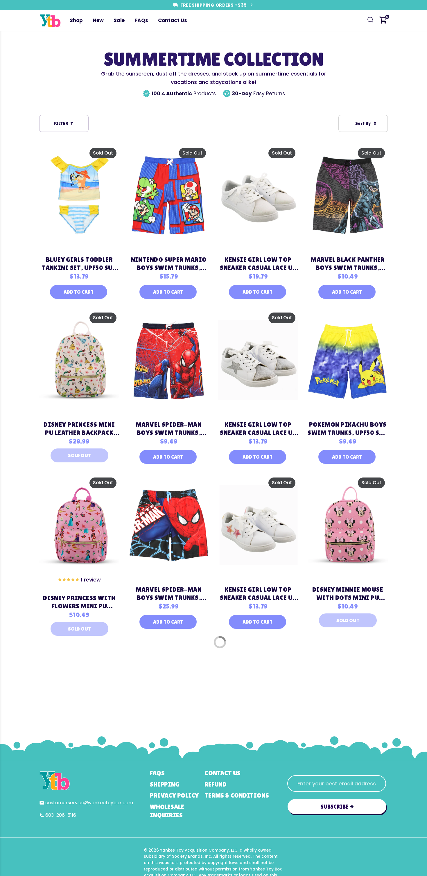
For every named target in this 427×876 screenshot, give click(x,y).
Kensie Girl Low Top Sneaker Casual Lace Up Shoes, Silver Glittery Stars (258, 429)
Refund (215, 784)
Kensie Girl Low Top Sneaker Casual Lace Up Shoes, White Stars (258, 264)
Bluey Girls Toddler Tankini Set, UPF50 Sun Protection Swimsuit (79, 264)
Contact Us (172, 20)
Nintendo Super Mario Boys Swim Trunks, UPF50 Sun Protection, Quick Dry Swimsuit (169, 264)
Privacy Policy (174, 795)
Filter (61, 123)
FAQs (141, 20)
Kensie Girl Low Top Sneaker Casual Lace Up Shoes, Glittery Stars (258, 594)
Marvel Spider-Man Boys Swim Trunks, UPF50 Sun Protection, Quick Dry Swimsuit (169, 429)
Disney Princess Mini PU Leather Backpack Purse (79, 429)
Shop (76, 20)
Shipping (164, 784)
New (98, 20)
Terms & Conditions (236, 795)
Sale (119, 20)
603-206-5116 (60, 815)
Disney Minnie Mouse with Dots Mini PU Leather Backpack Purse (347, 594)
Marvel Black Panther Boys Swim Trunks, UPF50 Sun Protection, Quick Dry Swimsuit (347, 264)
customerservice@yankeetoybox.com (89, 802)
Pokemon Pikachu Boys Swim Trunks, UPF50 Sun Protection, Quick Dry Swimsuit (348, 429)
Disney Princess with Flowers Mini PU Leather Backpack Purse (79, 602)
